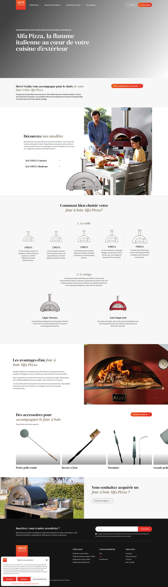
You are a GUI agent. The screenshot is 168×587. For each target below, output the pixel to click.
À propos (129, 553)
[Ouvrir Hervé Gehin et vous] (81, 5)
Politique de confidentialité (30, 583)
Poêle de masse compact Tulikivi (84, 556)
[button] (47, 560)
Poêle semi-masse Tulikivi (81, 559)
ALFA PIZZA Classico (36, 160)
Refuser (24, 579)
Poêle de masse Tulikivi (80, 553)
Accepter (9, 579)
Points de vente (131, 556)
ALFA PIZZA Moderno (36, 166)
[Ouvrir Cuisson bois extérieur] (61, 5)
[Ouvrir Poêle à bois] (39, 5)
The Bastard (103, 559)
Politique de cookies (16, 583)
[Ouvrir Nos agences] (97, 5)
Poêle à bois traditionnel (81, 562)
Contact (129, 559)
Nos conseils (130, 562)
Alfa (100, 556)
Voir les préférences (40, 579)
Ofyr (100, 553)
